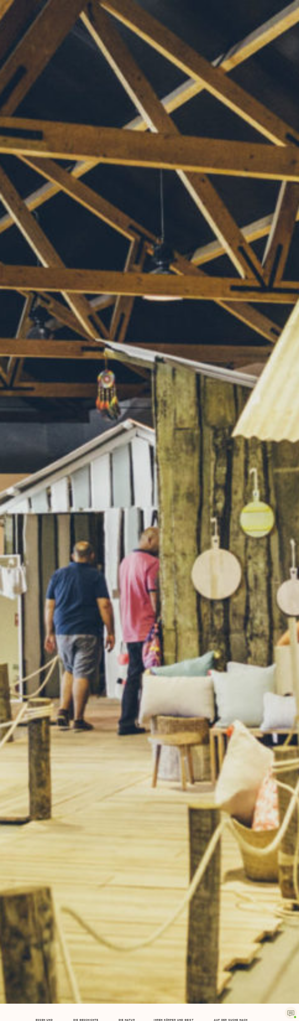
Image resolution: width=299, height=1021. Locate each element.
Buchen (249, 22)
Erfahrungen (120, 51)
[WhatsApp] (291, 1013)
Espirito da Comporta (149, 11)
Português (218, 79)
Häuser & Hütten (86, 22)
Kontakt (193, 22)
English (215, 32)
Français (216, 41)
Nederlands (219, 60)
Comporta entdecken (158, 22)
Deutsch (219, 22)
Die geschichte (50, 22)
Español (216, 51)
